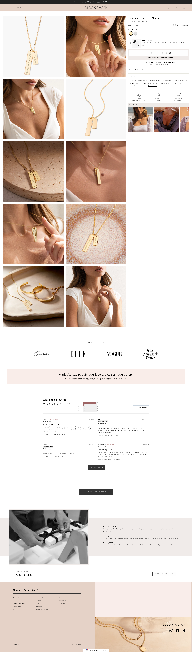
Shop (8, 8)
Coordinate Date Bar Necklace (54, 434)
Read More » (152, 86)
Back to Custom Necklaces (97, 492)
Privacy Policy (16, 644)
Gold (131, 33)
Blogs (37, 603)
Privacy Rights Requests (66, 598)
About (18, 8)
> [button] (96, 467)
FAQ (14, 609)
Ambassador (62, 600)
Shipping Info (17, 606)
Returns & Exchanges (19, 603)
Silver (136, 33)
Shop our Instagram (164, 574)
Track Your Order (41, 598)
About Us (15, 600)
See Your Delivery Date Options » (159, 64)
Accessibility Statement (42, 609)
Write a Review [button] (142, 407)
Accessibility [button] (62, 603)
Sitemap (38, 600)
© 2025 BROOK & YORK (74, 644)
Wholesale (39, 606)
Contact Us (16, 598)
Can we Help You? (136, 70)
